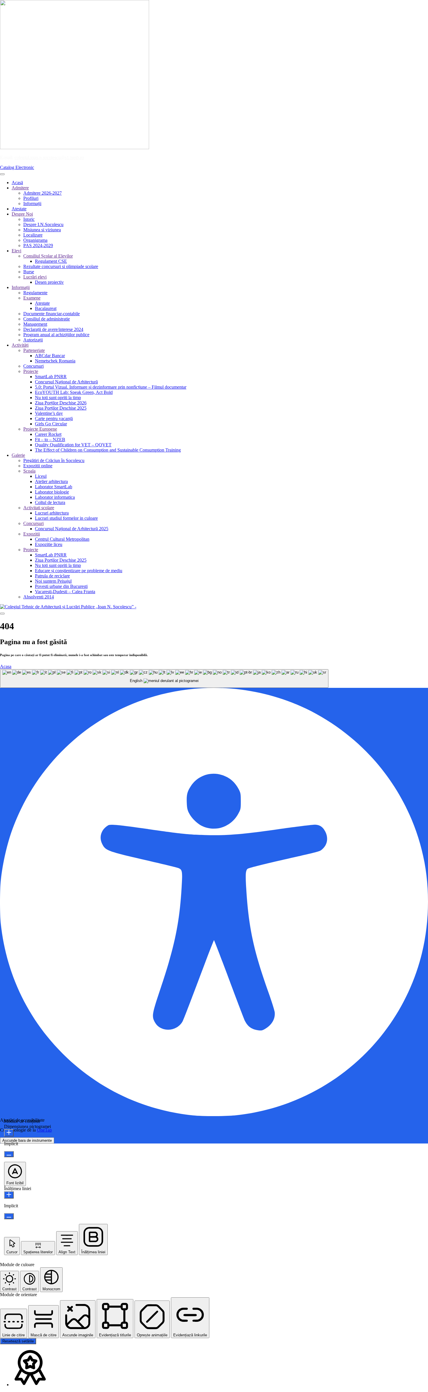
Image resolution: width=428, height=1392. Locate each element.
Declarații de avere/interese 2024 (53, 329)
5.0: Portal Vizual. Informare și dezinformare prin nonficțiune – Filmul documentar (110, 387)
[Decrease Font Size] (9, 1154)
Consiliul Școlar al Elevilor (48, 255)
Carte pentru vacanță (54, 418)
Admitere (20, 187)
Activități (20, 345)
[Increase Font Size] (9, 1132)
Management (35, 324)
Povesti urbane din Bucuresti (61, 586)
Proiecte (30, 371)
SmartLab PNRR (51, 376)
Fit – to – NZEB (50, 439)
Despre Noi (22, 214)
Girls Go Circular (51, 423)
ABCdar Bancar (50, 355)
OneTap (44, 1129)
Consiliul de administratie (46, 318)
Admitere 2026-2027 (42, 193)
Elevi (16, 250)
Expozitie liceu (48, 544)
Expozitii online (37, 465)
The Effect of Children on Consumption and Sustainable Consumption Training (108, 449)
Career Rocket (48, 434)
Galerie (18, 455)
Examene (31, 297)
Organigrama (35, 240)
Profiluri (30, 198)
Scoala (29, 470)
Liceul (41, 476)
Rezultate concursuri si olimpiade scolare (60, 266)
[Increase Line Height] (9, 1195)
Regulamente (35, 292)
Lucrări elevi (35, 276)
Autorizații (33, 339)
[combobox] (164, 678)
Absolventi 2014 (38, 596)
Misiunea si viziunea (42, 229)
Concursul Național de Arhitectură (66, 381)
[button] (15, 1174)
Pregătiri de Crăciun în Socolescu (53, 460)
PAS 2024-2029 (38, 245)
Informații (32, 203)
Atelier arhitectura (51, 481)
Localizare (33, 234)
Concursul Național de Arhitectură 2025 (71, 528)
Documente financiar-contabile (51, 313)
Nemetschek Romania (55, 360)
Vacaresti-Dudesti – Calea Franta (65, 591)
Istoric (29, 219)
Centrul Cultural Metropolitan (62, 539)
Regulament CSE (51, 261)
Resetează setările (18, 1341)
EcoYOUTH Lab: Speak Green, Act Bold (74, 392)
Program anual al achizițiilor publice (56, 334)
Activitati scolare (38, 507)
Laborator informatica (55, 497)
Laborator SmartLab (53, 486)
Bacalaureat (45, 308)
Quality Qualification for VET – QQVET (73, 444)
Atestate (19, 208)
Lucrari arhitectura (52, 512)
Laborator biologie (52, 491)
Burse (28, 271)
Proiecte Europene (40, 429)
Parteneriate (34, 350)
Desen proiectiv (49, 282)
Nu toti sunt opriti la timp (58, 397)
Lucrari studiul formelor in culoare (66, 518)
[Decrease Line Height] (9, 1216)
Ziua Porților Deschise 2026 (60, 402)
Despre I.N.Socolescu (43, 224)
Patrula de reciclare (52, 575)
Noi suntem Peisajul (53, 581)
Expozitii (31, 533)
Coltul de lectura (50, 502)
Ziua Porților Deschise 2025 (60, 408)
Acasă (17, 182)
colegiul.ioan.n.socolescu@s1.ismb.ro (49, 157)
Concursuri (33, 366)
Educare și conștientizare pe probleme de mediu (78, 570)
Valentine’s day (49, 413)
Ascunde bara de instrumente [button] (27, 1140)
